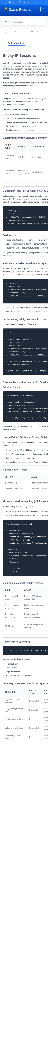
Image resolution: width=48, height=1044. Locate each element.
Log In (37, 2)
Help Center (7, 32)
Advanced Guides (21, 32)
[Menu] (42, 9)
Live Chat (25, 2)
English (14, 2)
